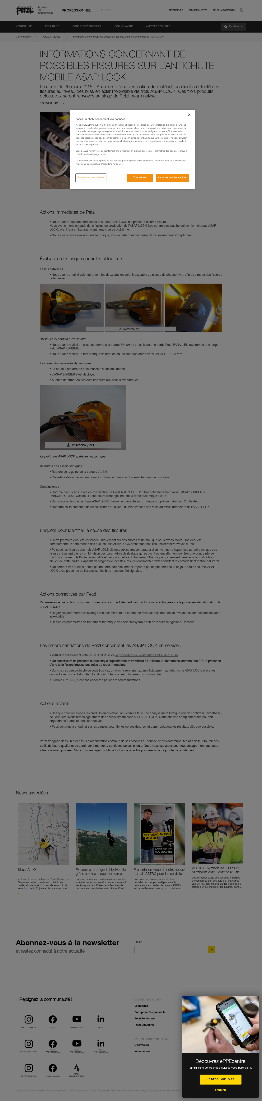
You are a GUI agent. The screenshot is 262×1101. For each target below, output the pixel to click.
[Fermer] (189, 114)
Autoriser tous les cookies (172, 178)
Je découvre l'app (220, 1079)
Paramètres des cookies (91, 178)
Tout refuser (140, 178)
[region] (132, 149)
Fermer (220, 1090)
